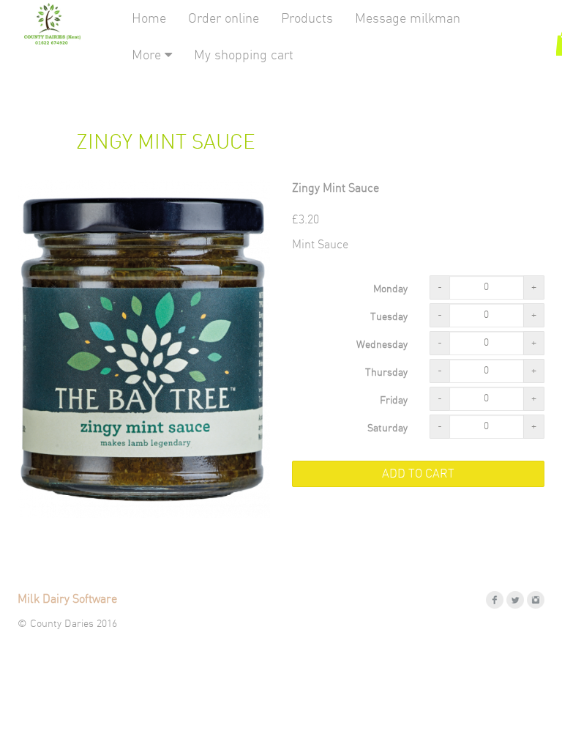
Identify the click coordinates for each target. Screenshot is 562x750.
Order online (223, 19)
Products (307, 19)
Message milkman (407, 19)
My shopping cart (243, 55)
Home (149, 19)
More (148, 55)
